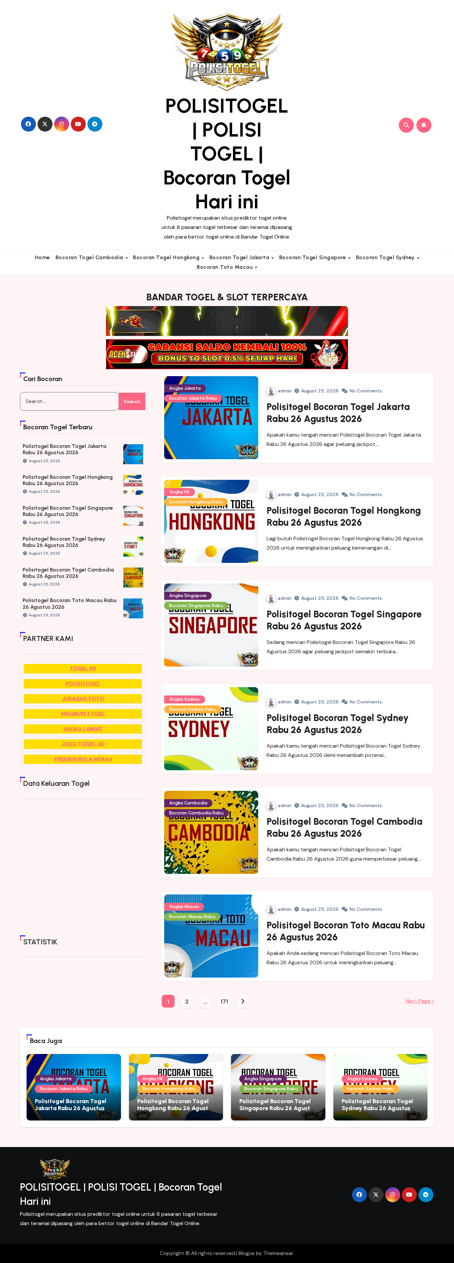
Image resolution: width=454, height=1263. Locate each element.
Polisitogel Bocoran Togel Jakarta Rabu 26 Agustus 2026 (64, 449)
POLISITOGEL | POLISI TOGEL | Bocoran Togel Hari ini (226, 153)
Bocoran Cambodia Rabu (196, 813)
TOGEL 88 (83, 668)
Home (42, 257)
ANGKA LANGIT (83, 728)
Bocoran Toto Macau (225, 267)
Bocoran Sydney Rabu (192, 709)
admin (284, 391)
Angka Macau (184, 906)
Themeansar (278, 1253)
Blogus (247, 1253)
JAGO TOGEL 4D (83, 743)
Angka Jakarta (185, 388)
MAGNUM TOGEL (83, 713)
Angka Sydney (184, 699)
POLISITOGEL (82, 683)
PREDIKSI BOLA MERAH (83, 759)
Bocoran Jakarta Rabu (193, 398)
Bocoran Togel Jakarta (240, 257)
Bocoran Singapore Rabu (196, 605)
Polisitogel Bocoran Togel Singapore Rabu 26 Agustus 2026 (68, 511)
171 (224, 1001)
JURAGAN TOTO (83, 698)
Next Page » (420, 1001)
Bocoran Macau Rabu (192, 916)
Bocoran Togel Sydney (386, 257)
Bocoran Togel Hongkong (167, 257)
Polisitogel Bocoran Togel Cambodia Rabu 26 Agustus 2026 (68, 573)
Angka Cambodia (188, 803)
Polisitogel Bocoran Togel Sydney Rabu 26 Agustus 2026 (64, 542)
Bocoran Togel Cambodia (90, 257)
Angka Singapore (188, 595)
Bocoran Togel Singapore (313, 257)
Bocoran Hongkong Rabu (196, 502)
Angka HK (179, 492)
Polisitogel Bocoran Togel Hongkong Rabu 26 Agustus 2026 (68, 480)
